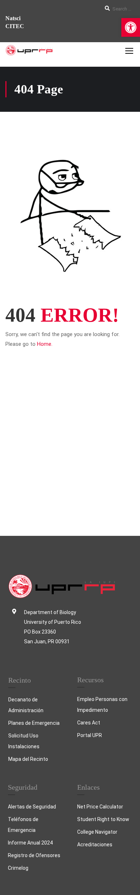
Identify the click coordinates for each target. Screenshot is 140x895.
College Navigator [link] (97, 832)
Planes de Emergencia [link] (34, 723)
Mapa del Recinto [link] (28, 759)
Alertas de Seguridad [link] (32, 807)
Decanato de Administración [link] (25, 705)
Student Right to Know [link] (103, 819)
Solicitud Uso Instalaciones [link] (23, 741)
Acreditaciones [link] (94, 844)
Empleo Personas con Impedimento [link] (102, 704)
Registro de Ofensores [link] (34, 855)
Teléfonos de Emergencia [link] (23, 824)
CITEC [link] (14, 26)
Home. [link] (44, 344)
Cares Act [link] (88, 723)
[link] (130, 27)
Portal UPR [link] (89, 735)
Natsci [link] (12, 18)
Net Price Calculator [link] (100, 807)
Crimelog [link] (18, 868)
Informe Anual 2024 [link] (30, 843)
